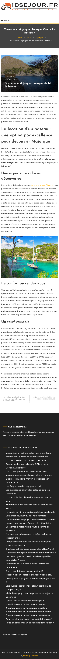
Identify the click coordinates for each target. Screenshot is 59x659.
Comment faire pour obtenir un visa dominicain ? (31, 552)
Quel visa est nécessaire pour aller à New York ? (30, 548)
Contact (6, 634)
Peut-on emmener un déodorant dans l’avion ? (30, 622)
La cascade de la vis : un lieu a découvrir (26, 460)
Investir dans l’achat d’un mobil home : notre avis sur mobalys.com (14, 399)
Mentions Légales (19, 634)
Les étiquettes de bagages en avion (24, 486)
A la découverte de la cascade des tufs (26, 604)
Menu (6, 20)
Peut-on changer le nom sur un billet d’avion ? (29, 619)
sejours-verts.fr (10, 435)
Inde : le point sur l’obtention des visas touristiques (44, 398)
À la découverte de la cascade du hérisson (28, 615)
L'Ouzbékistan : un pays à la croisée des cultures (30, 519)
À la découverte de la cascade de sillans (26, 608)
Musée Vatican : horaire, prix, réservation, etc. (29, 574)
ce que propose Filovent (42, 185)
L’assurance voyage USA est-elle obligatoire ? (29, 523)
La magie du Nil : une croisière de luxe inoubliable (30, 512)
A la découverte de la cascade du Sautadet (28, 611)
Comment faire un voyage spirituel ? (24, 571)
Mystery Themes (30, 655)
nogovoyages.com (27, 435)
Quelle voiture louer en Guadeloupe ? (25, 600)
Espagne (10, 76)
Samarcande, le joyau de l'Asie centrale (26, 515)
